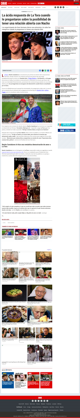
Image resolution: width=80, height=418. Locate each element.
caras (33, 373)
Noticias (9, 3)
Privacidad (40, 410)
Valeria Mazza (3, 7)
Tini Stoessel (10, 7)
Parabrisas (48, 404)
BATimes (59, 404)
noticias (8, 373)
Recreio (57, 407)
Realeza (24, 3)
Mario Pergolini (31, 7)
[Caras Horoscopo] (66, 131)
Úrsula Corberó (24, 7)
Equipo (45, 410)
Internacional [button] (34, 3)
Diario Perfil (21, 404)
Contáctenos (34, 410)
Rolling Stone (45, 407)
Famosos (14, 3)
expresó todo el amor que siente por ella (12, 152)
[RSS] (44, 401)
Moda (28, 3)
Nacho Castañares (11, 222)
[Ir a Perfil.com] (76, 1)
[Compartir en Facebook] (40, 70)
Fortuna (38, 404)
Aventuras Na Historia (36, 407)
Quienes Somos (26, 410)
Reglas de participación (53, 410)
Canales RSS (19, 410)
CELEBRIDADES (24, 11)
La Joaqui (44, 7)
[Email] (51, 70)
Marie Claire (32, 404)
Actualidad (19, 3)
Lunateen (54, 404)
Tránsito (61, 410)
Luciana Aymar (16, 7)
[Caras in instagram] (55, 7)
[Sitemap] (47, 401)
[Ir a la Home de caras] (4, 4)
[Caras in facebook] (58, 7)
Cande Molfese (38, 7)
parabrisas (46, 373)
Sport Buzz (52, 407)
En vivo (76, 3)
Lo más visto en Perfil (62, 76)
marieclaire (21, 373)
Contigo (29, 407)
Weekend (43, 404)
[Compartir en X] (43, 70)
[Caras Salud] (66, 126)
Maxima (61, 407)
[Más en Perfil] (9, 370)
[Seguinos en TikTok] (63, 7)
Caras (24, 407)
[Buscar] (77, 7)
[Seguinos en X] (61, 7)
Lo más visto (59, 28)
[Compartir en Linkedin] (48, 70)
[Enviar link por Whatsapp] (45, 70)
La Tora (4, 222)
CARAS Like (41, 3)
